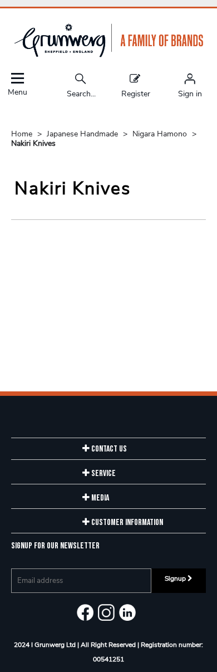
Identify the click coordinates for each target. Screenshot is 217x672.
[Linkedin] (127, 612)
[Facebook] (85, 612)
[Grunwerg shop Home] (108, 55)
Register (135, 93)
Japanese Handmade (83, 134)
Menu (17, 91)
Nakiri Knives (33, 143)
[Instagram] (106, 612)
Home (22, 134)
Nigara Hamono (160, 134)
